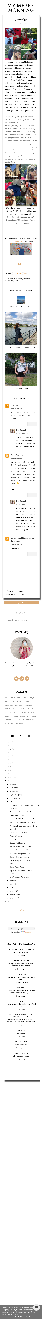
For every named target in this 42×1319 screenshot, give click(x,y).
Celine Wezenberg (18, 455)
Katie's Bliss (21, 974)
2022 (9, 756)
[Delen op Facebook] (13, 273)
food (20, 279)
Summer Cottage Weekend (20, 853)
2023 (9, 753)
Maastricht (9, 281)
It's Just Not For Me (17, 843)
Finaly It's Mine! (16, 836)
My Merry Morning (21, 7)
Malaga (8, 712)
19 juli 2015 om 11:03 (22, 433)
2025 (9, 746)
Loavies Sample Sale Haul (20, 850)
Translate (28, 932)
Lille (14, 709)
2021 (9, 760)
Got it (27, 1317)
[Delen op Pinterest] (21, 273)
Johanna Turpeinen (21, 1053)
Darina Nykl (21, 988)
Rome (7, 716)
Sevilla (15, 716)
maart (12, 891)
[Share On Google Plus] (24, 273)
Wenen (33, 716)
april (11, 888)
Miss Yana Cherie (21, 1042)
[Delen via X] (17, 273)
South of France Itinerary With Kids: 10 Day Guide (21, 978)
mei (11, 884)
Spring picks (21, 1033)
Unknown (14, 405)
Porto (23, 712)
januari (12, 898)
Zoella (21, 1001)
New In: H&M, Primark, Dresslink (23, 819)
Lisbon (21, 709)
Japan (27, 701)
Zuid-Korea (19, 720)
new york (9, 723)
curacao (30, 720)
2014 (9, 902)
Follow (21, 264)
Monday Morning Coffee (21, 952)
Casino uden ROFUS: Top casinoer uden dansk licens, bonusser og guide (21, 992)
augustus (13, 798)
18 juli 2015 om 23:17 (16, 458)
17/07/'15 (13, 839)
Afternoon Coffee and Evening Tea (21, 949)
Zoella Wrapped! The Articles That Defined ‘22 (21, 1005)
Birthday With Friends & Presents (23, 822)
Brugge (19, 701)
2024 (9, 749)
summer (16, 281)
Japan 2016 (9, 705)
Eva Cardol (21, 430)
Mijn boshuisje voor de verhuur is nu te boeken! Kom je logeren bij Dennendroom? (21, 1021)
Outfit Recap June (17, 867)
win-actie (18, 241)
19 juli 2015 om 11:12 (16, 544)
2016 (9, 777)
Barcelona (21, 698)
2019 (9, 767)
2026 (9, 742)
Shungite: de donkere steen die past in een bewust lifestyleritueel (21, 965)
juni (11, 880)
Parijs (16, 712)
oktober (13, 791)
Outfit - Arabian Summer (19, 857)
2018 (9, 770)
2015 (9, 781)
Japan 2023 (28, 705)
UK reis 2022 (24, 716)
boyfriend (14, 279)
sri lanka (19, 723)
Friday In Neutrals (17, 815)
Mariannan (21, 1030)
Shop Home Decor (21, 1045)
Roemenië (31, 712)
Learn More (18, 1317)
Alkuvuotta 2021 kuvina (21, 1056)
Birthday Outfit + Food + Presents (23, 812)
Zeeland (8, 720)
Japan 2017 (18, 705)
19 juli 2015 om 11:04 (22, 504)
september (14, 795)
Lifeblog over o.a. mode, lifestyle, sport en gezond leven (21, 1016)
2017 (9, 774)
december (13, 784)
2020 (9, 763)
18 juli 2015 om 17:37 (16, 408)
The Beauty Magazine (21, 961)
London (30, 709)
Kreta (7, 709)
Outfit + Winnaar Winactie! (20, 832)
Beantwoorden (32, 424)
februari (13, 895)
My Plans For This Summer (20, 846)
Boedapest (9, 701)
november (14, 788)
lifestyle (26, 279)
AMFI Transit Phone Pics (19, 877)
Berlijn (31, 698)
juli (11, 802)
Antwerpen (10, 698)
